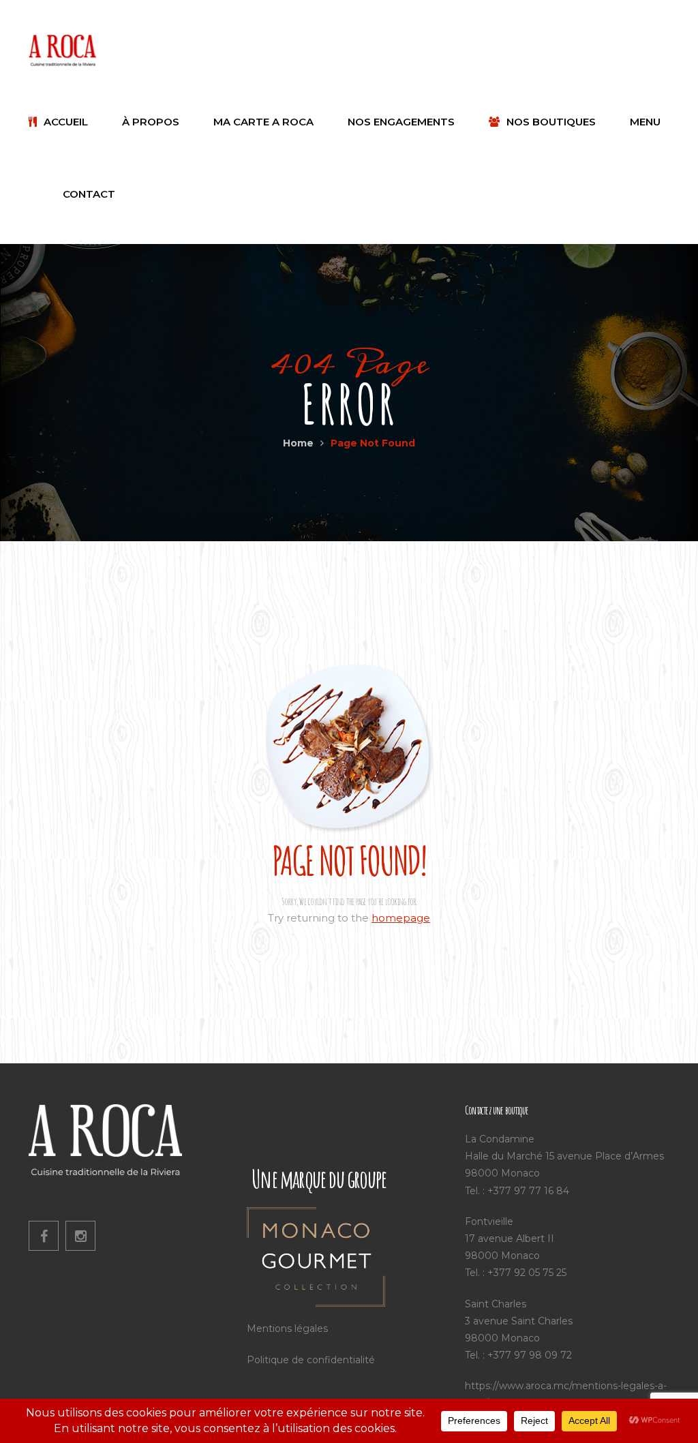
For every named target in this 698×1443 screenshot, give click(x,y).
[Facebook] (44, 1236)
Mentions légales (287, 1328)
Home (298, 443)
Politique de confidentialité (311, 1360)
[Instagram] (80, 1236)
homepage (400, 917)
